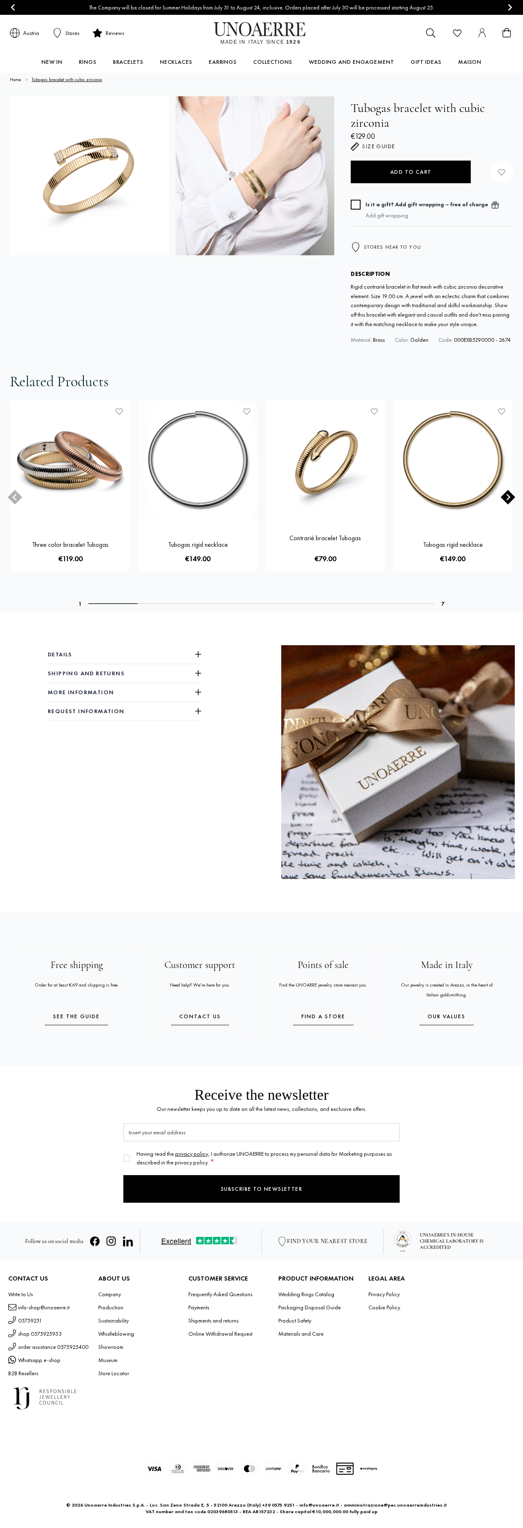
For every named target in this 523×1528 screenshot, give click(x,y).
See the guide (76, 1016)
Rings (88, 61)
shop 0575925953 (40, 1333)
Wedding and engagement (351, 61)
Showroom (110, 1347)
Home (15, 79)
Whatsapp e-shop (39, 1360)
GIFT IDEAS (426, 61)
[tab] (113, 603)
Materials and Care (301, 1333)
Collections (272, 61)
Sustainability (113, 1320)
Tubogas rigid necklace (198, 544)
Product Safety (294, 1320)
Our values (446, 1016)
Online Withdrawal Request (220, 1333)
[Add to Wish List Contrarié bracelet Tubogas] (374, 411)
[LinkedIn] (128, 1241)
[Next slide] (509, 7)
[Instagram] (111, 1241)
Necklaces (176, 61)
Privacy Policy (384, 1294)
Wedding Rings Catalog (306, 1294)
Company (109, 1294)
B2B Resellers (23, 1373)
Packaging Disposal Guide (309, 1307)
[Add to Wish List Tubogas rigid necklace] (246, 411)
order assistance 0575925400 (53, 1347)
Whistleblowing (116, 1333)
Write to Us (20, 1294)
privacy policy (191, 1153)
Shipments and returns (213, 1320)
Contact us (200, 1016)
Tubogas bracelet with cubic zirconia (67, 79)
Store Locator (113, 1373)
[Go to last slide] (13, 7)
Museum (108, 1360)
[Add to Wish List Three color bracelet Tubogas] (119, 411)
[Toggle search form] (430, 33)
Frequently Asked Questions (220, 1294)
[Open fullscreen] (89, 175)
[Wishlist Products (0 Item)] (457, 33)
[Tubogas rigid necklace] (197, 460)
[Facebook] (95, 1241)
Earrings (223, 61)
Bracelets (128, 61)
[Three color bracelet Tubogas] (70, 460)
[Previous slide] (15, 497)
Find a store (323, 1016)
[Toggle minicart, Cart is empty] (506, 33)
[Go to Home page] (261, 33)
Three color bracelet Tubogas (70, 544)
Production (110, 1307)
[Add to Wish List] (502, 172)
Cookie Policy (384, 1307)
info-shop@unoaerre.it (43, 1307)
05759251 (30, 1320)
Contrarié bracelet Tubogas (325, 538)
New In (52, 61)
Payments (198, 1307)
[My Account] (482, 33)
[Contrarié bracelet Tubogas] (325, 460)
